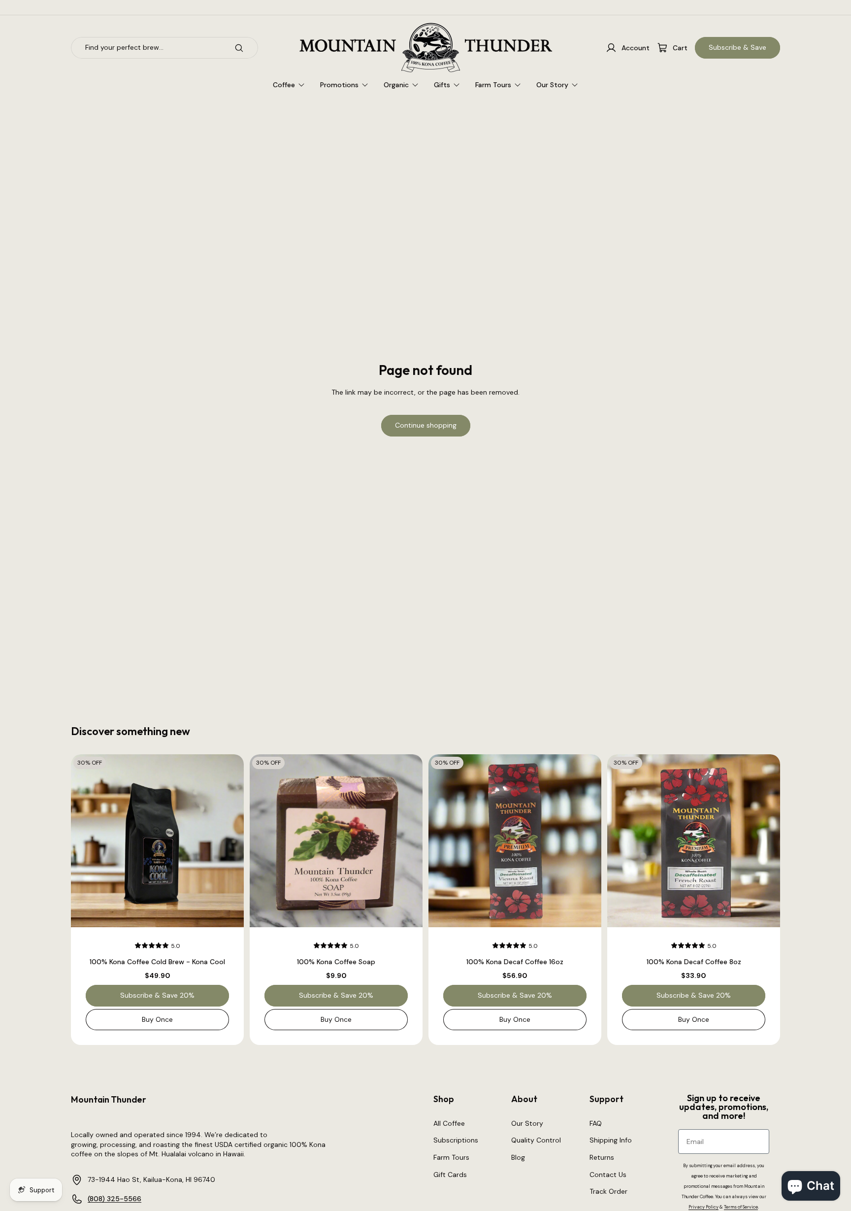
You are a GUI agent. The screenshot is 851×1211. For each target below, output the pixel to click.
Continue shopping (426, 425)
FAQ (595, 1123)
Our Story (527, 1123)
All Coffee (449, 1123)
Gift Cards (450, 1174)
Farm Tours (451, 1157)
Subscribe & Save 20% (157, 995)
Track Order (608, 1191)
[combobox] (147, 48)
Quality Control (536, 1140)
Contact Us (607, 1174)
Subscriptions (455, 1140)
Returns (601, 1157)
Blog (518, 1157)
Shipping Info (610, 1140)
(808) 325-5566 (114, 1198)
